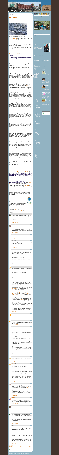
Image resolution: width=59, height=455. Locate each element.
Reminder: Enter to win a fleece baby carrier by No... (38, 141)
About (12, 1)
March (35, 155)
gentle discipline (36, 73)
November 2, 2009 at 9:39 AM (15, 247)
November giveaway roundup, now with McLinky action (37, 129)
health (34, 75)
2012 (35, 96)
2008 (35, 158)
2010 (35, 98)
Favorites (34, 1)
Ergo (22, 298)
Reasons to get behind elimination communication (37, 113)
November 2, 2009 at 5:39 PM (15, 324)
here (27, 387)
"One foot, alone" (27, 185)
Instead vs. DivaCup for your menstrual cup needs (47, 93)
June (35, 152)
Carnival (31, 1)
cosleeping (35, 69)
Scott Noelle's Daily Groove (15, 288)
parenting (29, 210)
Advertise (27, 1)
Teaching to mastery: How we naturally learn (47, 72)
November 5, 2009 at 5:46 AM (15, 403)
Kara (12, 320)
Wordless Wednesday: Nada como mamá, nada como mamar (37, 143)
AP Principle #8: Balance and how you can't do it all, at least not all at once (20, 16)
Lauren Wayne (13, 313)
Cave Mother (13, 224)
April (35, 154)
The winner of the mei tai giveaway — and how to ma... (37, 107)
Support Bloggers (44, 66)
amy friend (13, 397)
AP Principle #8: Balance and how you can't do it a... (37, 146)
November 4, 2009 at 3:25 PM (15, 381)
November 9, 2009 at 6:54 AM (15, 443)
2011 (35, 97)
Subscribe (15, 1)
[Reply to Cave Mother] (31, 224)
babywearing (35, 61)
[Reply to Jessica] (31, 413)
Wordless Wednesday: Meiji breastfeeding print (37, 110)
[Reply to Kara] (31, 320)
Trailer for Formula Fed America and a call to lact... (37, 123)
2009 (35, 99)
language (35, 76)
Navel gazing (36, 130)
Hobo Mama (17, 453)
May (35, 153)
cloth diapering (35, 68)
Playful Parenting (20, 294)
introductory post (14, 200)
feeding (35, 72)
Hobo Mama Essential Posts (45, 60)
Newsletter (19, 1)
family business (25, 210)
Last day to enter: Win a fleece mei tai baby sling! (37, 121)
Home (9, 1)
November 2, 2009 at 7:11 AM (15, 232)
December (36, 100)
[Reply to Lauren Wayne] (31, 313)
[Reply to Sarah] (31, 249)
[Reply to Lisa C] (31, 383)
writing (34, 83)
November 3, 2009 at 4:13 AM (15, 354)
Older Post (30, 446)
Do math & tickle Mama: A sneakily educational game (47, 86)
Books (38, 1)
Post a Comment (11, 445)
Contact (23, 1)
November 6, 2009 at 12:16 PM (15, 423)
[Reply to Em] (31, 405)
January (36, 157)
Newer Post (10, 446)
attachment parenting (15, 210)
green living (35, 74)
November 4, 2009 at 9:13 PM (15, 395)
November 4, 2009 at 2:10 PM (15, 361)
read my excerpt (15, 294)
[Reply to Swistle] (31, 356)
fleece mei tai (22, 299)
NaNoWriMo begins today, (14, 38)
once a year (27, 85)
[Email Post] (18, 209)
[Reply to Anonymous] (31, 234)
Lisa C (12, 383)
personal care (35, 78)
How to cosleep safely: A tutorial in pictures (47, 79)
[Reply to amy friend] (31, 397)
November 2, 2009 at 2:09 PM (15, 311)
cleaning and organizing (20, 210)
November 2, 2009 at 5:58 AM (15, 222)
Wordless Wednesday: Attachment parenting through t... (37, 134)
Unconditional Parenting (22, 292)
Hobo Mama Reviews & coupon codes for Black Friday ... (37, 105)
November (36, 101)
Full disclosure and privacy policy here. (38, 55)
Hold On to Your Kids (26, 293)
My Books (43, 61)
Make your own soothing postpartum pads (47, 100)
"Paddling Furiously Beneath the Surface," (22, 171)
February (36, 156)
